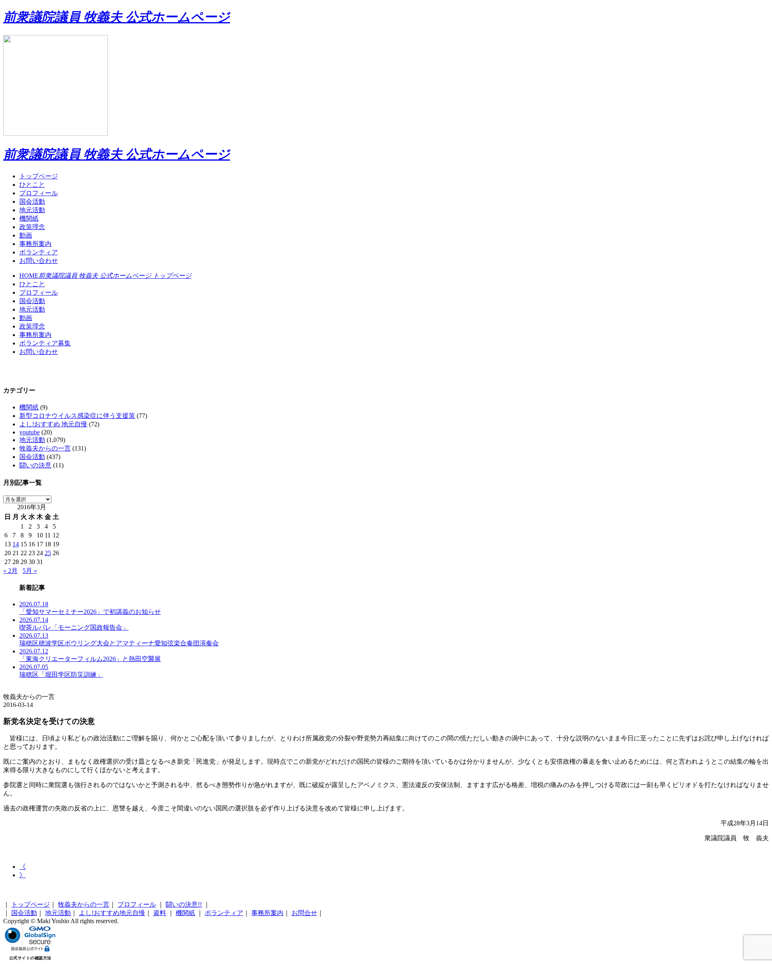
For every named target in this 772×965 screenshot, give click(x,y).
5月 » (30, 570)
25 (48, 553)
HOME (105, 275)
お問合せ (304, 912)
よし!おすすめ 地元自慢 (53, 424)
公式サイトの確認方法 (30, 958)
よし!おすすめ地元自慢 (112, 912)
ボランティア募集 (45, 343)
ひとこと (32, 184)
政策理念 (32, 226)
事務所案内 (35, 243)
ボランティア (38, 252)
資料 (159, 912)
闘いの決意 (35, 465)
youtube (29, 432)
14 (15, 544)
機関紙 (29, 218)
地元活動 (32, 210)
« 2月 (10, 570)
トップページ (38, 176)
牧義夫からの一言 (45, 448)
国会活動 (32, 201)
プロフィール (38, 193)
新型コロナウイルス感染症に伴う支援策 (77, 415)
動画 (25, 235)
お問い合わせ (38, 260)
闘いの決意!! (184, 904)
